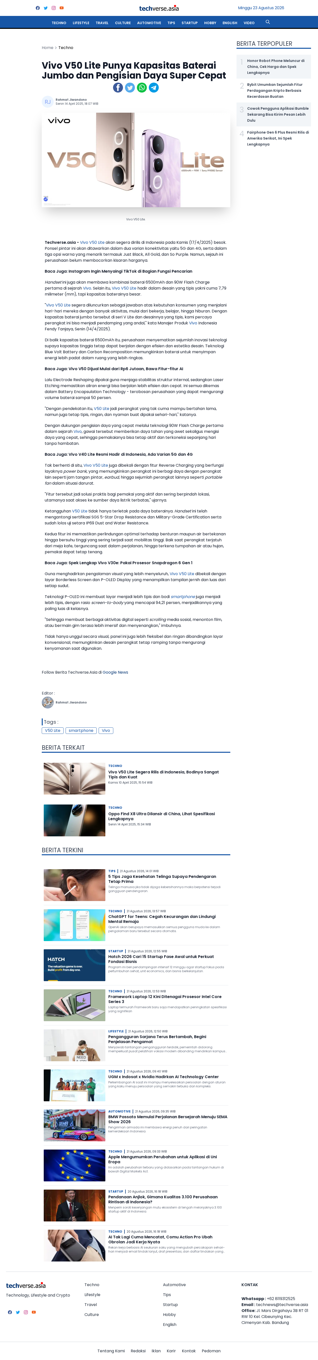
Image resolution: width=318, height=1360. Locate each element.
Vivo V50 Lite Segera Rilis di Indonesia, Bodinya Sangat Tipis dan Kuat (163, 774)
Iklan (156, 1351)
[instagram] (54, 8)
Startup (190, 22)
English (230, 22)
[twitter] (46, 8)
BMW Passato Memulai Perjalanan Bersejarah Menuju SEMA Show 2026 (167, 1119)
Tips (171, 22)
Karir (171, 1351)
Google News (115, 672)
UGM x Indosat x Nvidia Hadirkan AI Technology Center (163, 1077)
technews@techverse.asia (282, 1305)
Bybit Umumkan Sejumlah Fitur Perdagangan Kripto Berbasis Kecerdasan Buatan (275, 90)
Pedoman (211, 1351)
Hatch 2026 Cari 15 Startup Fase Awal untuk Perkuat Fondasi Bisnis (161, 959)
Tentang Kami (111, 1351)
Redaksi (138, 1351)
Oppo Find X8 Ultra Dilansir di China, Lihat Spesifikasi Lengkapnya (161, 816)
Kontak (189, 1351)
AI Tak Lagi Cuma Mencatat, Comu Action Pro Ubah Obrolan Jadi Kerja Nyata (160, 1239)
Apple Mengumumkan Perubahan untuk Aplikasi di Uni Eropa (162, 1159)
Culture (123, 22)
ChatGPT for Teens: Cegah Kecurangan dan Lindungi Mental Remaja (162, 919)
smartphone (183, 597)
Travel (102, 22)
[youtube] (62, 8)
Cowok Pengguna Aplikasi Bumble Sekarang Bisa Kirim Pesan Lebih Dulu (278, 114)
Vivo (84, 242)
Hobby (210, 22)
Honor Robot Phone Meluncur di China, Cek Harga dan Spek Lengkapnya (276, 66)
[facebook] (38, 8)
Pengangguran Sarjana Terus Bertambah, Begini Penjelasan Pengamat (157, 1039)
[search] (267, 21)
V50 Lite (97, 242)
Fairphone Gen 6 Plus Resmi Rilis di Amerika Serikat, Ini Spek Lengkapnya (278, 138)
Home (47, 47)
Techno (59, 22)
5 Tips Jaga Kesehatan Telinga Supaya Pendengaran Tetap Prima (162, 879)
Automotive (149, 22)
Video (249, 22)
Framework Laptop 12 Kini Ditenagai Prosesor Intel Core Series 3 (165, 999)
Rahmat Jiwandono (71, 100)
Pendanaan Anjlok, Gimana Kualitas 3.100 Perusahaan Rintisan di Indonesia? (163, 1199)
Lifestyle (81, 22)
